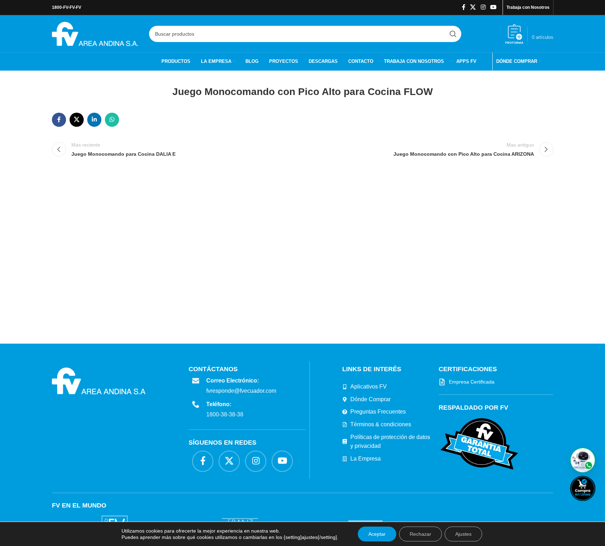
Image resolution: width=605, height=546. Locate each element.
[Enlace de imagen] (479, 443)
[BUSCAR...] (453, 34)
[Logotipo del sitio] (95, 33)
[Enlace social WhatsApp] (112, 120)
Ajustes (463, 534)
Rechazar (420, 534)
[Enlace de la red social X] (473, 7)
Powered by (594, 505)
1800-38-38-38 (224, 414)
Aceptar (377, 534)
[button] (582, 460)
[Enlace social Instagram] (483, 7)
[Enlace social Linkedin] (94, 120)
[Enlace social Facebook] (463, 7)
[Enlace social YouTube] (493, 7)
